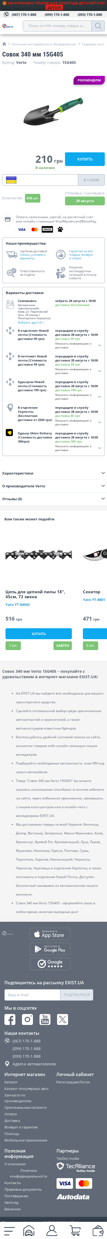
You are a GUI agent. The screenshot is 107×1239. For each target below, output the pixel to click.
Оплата (10, 1113)
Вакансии (12, 1209)
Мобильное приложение (25, 1140)
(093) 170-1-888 (27, 1056)
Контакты (12, 1182)
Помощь (11, 1133)
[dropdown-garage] (28, 1230)
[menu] (9, 1230)
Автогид (11, 1202)
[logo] (12, 25)
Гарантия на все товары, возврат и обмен (81, 254)
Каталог (11, 1082)
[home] (4, 44)
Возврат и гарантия (21, 1127)
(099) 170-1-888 (27, 1048)
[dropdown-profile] (51, 1230)
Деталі (54, 7)
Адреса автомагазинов (34, 1063)
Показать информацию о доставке (73, 345)
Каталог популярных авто (26, 1088)
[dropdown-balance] (98, 1230)
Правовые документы (23, 1189)
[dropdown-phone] (11, 179)
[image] (38, 554)
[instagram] (27, 1019)
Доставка (12, 1120)
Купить (85, 159)
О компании (15, 1163)
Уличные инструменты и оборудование (44, 44)
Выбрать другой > (31, 322)
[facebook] (9, 1019)
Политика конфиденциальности (28, 1173)
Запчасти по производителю (18, 1098)
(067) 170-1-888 (27, 1041)
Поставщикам (16, 1195)
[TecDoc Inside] (75, 1167)
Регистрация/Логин (73, 1082)
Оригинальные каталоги (25, 1107)
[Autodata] (75, 1197)
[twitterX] (62, 1019)
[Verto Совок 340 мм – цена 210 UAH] (53, 111)
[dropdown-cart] (75, 1230)
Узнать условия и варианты (33, 256)
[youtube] (45, 1019)
